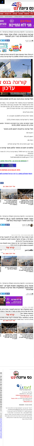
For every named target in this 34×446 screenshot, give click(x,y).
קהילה (15, 13)
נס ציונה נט (29, 32)
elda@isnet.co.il (28, 401)
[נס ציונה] (22, 12)
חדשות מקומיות (28, 16)
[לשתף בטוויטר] (2, 41)
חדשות (26, 13)
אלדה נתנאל (14, 398)
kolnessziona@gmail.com (23, 395)
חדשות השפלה (18, 16)
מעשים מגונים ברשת (25, 235)
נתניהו (28, 307)
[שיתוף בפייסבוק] (7, 41)
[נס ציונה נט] (21, 380)
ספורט (21, 13)
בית (32, 13)
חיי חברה (8, 13)
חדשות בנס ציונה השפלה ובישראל (13, 32)
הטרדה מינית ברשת (15, 235)
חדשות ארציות (8, 16)
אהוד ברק (24, 307)
